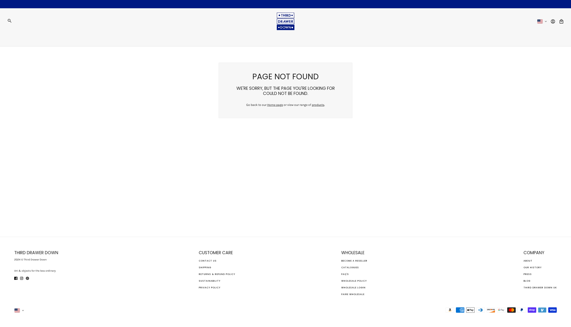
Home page (275, 105)
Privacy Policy (209, 287)
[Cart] (561, 21)
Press (527, 274)
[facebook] (15, 278)
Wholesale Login (353, 287)
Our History (532, 267)
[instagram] (21, 278)
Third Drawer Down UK (540, 287)
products (318, 105)
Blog (526, 281)
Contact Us (208, 260)
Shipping (205, 267)
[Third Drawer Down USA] (285, 21)
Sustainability (209, 281)
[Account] (552, 21)
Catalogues (350, 267)
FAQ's (345, 274)
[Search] (9, 20)
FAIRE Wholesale (352, 294)
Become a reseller (354, 260)
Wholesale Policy (354, 281)
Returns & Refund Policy (217, 274)
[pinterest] (27, 278)
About (527, 260)
